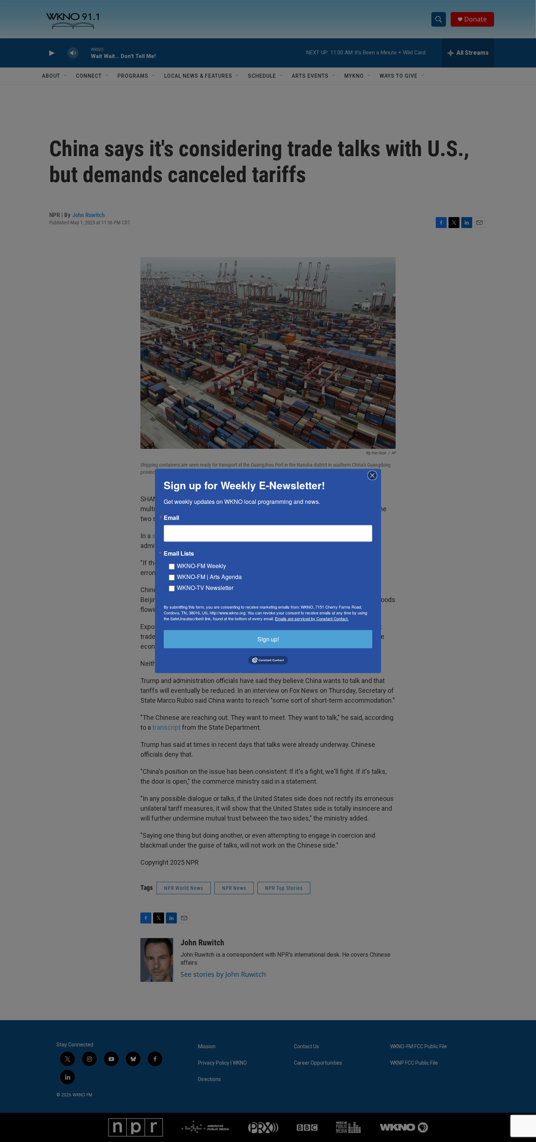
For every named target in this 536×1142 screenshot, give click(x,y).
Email (171, 518)
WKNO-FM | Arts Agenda (209, 576)
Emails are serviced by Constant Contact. (312, 618)
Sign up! (268, 639)
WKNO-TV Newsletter (205, 587)
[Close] (374, 475)
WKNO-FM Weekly (201, 566)
